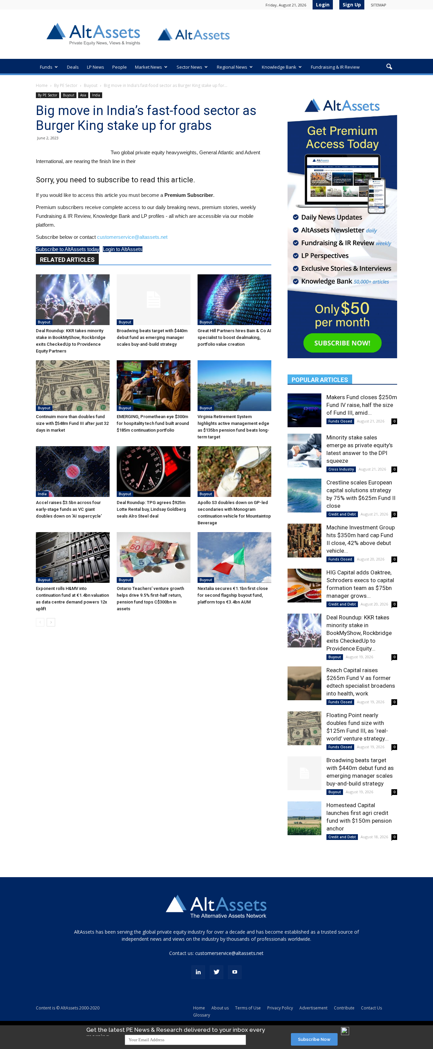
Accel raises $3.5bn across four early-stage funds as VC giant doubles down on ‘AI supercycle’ (69, 509)
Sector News (189, 67)
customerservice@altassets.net (132, 237)
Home (42, 85)
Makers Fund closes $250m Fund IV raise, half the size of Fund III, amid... (361, 405)
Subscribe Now (314, 1039)
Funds (46, 67)
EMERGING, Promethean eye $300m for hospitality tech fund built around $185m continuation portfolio (153, 423)
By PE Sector (65, 85)
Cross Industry (341, 469)
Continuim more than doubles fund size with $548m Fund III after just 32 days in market (72, 423)
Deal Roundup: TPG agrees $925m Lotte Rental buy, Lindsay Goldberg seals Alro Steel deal (151, 509)
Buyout (90, 85)
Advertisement (313, 1008)
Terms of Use (248, 1008)
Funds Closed (340, 421)
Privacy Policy (280, 1008)
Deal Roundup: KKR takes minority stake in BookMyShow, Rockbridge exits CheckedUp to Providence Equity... (359, 633)
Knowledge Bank (279, 67)
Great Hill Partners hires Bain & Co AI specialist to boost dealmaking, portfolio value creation (234, 337)
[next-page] (51, 622)
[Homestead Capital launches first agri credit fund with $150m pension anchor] (304, 818)
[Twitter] (216, 972)
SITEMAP (378, 4)
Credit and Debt (342, 514)
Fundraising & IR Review (335, 67)
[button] (389, 67)
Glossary (201, 1015)
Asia (83, 95)
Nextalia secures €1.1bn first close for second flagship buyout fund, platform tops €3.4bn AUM (233, 595)
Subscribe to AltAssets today (67, 249)
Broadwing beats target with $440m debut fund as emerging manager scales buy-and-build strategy (152, 337)
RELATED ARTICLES (67, 259)
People (119, 67)
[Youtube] (235, 972)
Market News (148, 67)
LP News (95, 67)
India (96, 95)
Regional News (232, 67)
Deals (73, 67)
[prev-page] (40, 622)
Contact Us (371, 1008)
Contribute (344, 1008)
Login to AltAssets (122, 249)
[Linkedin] (198, 972)
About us (220, 1008)
